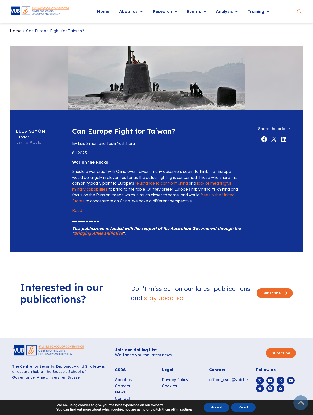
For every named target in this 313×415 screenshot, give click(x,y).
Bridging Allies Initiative (98, 233)
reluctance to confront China (161, 183)
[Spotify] (270, 388)
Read (77, 210)
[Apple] (260, 388)
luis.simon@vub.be (28, 142)
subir (300, 402)
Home (103, 11)
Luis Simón (30, 131)
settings (186, 409)
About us (128, 11)
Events (194, 11)
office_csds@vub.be (228, 379)
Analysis (224, 11)
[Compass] (280, 380)
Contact (122, 398)
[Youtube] (291, 380)
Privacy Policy (175, 379)
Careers (122, 385)
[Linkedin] (270, 380)
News (120, 392)
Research (162, 11)
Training (256, 11)
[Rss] (280, 388)
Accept (216, 407)
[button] (299, 12)
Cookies (169, 385)
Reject (243, 407)
